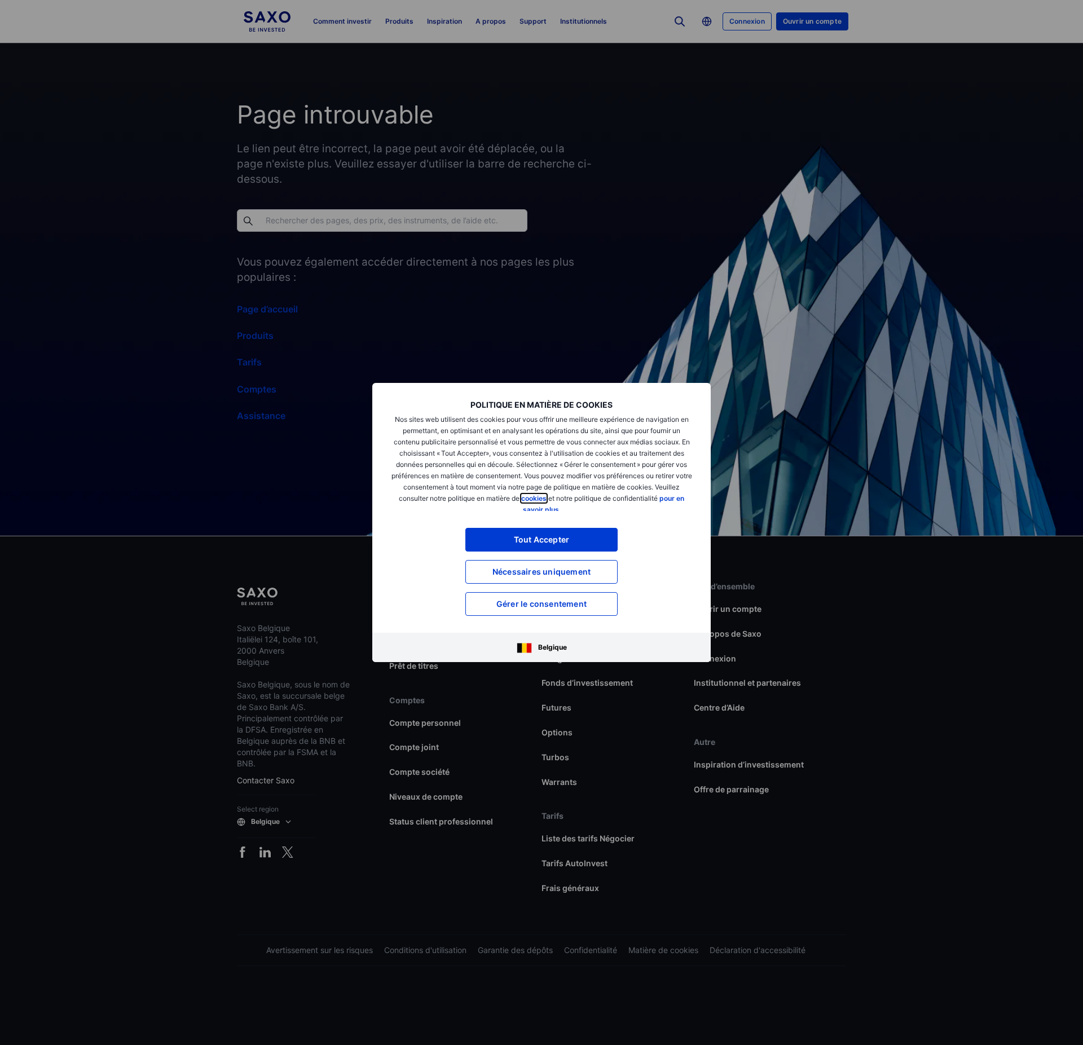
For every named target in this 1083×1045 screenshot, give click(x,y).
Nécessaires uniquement (541, 571)
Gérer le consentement (541, 604)
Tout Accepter (542, 539)
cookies (534, 498)
